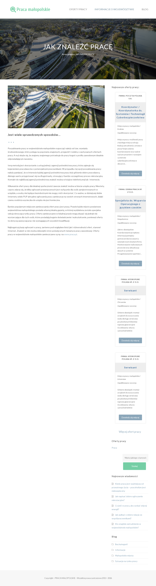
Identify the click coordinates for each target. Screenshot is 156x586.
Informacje (120, 550)
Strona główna (68, 54)
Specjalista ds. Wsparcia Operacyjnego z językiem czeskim (130, 204)
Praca (114, 447)
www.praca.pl (70, 234)
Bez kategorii (121, 544)
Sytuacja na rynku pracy (126, 561)
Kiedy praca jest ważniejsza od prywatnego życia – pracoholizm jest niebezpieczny (129, 487)
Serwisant (130, 290)
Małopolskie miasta (124, 555)
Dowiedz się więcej (130, 173)
